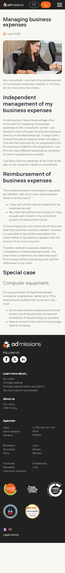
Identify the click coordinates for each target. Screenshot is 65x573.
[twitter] (14, 359)
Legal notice (11, 534)
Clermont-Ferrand (14, 471)
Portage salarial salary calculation (24, 386)
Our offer (8, 379)
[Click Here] (34, 5)
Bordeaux (9, 445)
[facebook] (6, 359)
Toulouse (8, 463)
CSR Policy (10, 408)
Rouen (36, 449)
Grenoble (9, 449)
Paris (6, 453)
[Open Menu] (59, 4)
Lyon (35, 445)
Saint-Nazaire (11, 431)
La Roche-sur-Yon (43, 427)
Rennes (37, 453)
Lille (35, 467)
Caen (6, 427)
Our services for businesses (20, 390)
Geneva (7, 435)
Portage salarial (13, 382)
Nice (35, 431)
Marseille (9, 467)
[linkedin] (23, 359)
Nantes (36, 435)
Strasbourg (39, 463)
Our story (9, 404)
